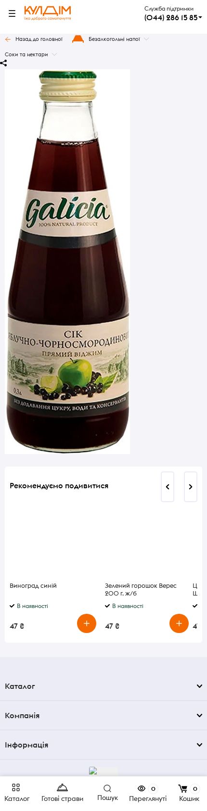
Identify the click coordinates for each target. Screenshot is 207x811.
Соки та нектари (26, 54)
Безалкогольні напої (114, 39)
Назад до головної (39, 39)
